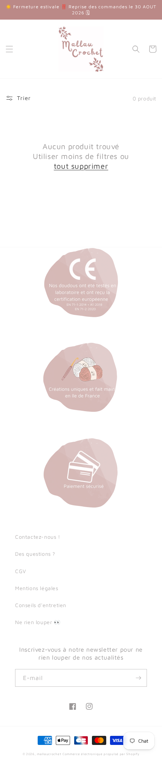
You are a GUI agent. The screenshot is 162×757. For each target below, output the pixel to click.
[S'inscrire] (138, 678)
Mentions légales (36, 588)
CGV (20, 571)
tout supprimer (81, 166)
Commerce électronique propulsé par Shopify (101, 754)
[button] (9, 49)
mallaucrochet (49, 754)
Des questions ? (35, 553)
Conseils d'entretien (40, 605)
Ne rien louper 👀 (38, 622)
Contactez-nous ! (37, 536)
